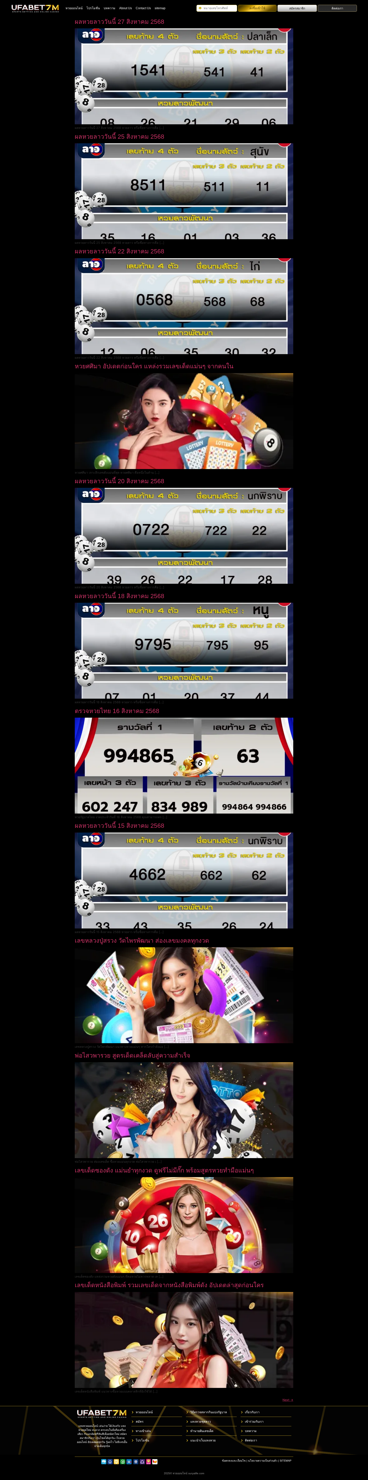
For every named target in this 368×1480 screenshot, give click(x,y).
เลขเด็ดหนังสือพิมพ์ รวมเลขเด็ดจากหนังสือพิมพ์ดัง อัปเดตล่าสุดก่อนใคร (169, 1285)
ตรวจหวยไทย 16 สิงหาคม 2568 (117, 710)
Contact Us (143, 8)
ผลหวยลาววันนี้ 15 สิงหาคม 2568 (119, 825)
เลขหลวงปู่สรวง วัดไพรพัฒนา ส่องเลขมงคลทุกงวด (142, 940)
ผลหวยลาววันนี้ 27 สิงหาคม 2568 (119, 21)
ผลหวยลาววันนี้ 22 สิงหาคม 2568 (119, 251)
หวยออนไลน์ (74, 8)
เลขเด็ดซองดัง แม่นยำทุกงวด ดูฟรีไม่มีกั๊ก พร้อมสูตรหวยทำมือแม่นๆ (164, 1170)
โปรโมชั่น (93, 8)
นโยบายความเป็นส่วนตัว (262, 1460)
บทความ (109, 8)
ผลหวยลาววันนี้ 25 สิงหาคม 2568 (119, 136)
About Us (125, 8)
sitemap (160, 8)
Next (288, 1400)
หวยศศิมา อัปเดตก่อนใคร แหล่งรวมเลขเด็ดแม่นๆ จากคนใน (154, 366)
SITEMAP (285, 1460)
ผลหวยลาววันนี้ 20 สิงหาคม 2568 (119, 481)
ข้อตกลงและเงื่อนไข (234, 1460)
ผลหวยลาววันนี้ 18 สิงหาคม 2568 (119, 596)
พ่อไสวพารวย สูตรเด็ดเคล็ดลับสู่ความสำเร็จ (132, 1055)
